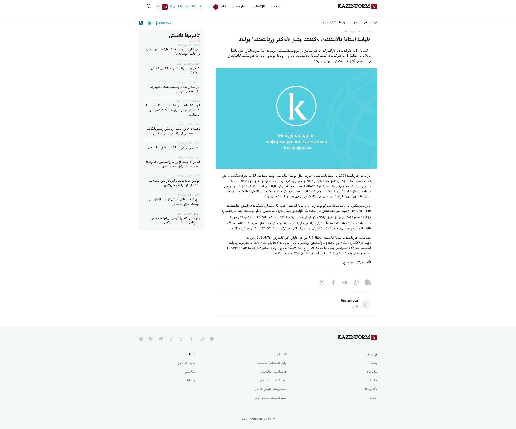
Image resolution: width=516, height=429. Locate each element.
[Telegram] (344, 283)
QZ (193, 7)
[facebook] (191, 339)
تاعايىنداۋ (353, 23)
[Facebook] (333, 283)
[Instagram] (367, 283)
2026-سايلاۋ (328, 23)
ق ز (164, 7)
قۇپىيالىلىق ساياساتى (273, 372)
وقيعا (342, 23)
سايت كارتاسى (186, 363)
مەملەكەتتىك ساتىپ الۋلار (270, 398)
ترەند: (373, 23)
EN (180, 7)
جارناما (191, 381)
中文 (173, 7)
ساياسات (371, 372)
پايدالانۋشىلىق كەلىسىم (272, 363)
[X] (321, 283)
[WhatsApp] (356, 283)
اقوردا (365, 23)
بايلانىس (190, 372)
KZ (200, 7)
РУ (186, 7)
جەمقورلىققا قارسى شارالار (270, 389)
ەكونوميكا (371, 389)
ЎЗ (158, 7)
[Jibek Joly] (162, 23)
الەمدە (373, 398)
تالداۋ (222, 6)
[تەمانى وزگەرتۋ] (213, 7)
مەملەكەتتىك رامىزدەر (273, 381)
